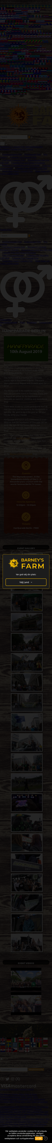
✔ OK (38, 1138)
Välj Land (24, 582)
